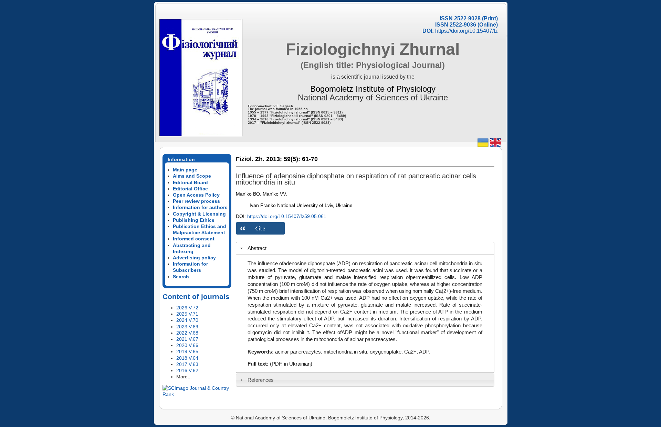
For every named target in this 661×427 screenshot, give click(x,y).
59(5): (292, 159)
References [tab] (261, 380)
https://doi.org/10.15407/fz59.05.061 (286, 216)
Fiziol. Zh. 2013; (259, 159)
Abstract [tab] (257, 248)
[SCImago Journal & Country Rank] (196, 394)
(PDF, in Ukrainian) (291, 364)
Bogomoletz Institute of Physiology (373, 88)
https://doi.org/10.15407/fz (466, 31)
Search (181, 276)
